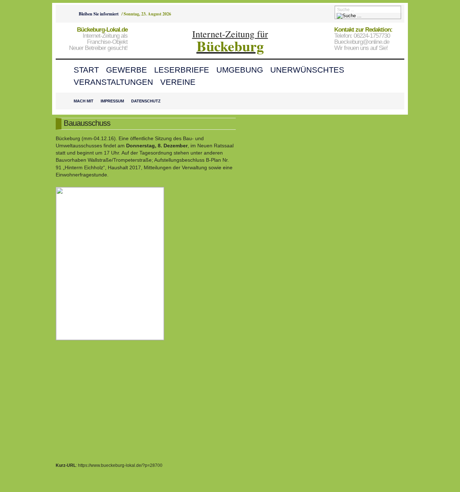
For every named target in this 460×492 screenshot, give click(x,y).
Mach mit (83, 101)
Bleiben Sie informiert (99, 14)
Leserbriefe (181, 69)
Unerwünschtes (307, 69)
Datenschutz (146, 101)
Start (86, 69)
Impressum (112, 101)
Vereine (178, 82)
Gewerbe (126, 69)
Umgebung (239, 69)
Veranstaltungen (113, 82)
